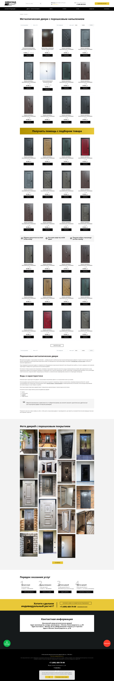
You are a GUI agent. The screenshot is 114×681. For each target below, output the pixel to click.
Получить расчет (102, 3)
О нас (77, 9)
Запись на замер (47, 592)
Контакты (106, 9)
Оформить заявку (76, 603)
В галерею (57, 562)
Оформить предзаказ (84, 592)
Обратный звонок (29, 592)
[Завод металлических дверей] (10, 3)
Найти (91, 25)
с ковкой (23, 394)
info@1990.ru (55, 4)
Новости (91, 9)
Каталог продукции (10, 9)
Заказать (28, 55)
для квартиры (74, 361)
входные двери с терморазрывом (54, 383)
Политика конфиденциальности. (57, 656)
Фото (51, 9)
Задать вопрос (65, 592)
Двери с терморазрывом (33, 9)
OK (49, 677)
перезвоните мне (82, 606)
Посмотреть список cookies (61, 677)
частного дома (81, 361)
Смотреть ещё (57, 345)
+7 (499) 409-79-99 (81, 4)
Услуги (64, 9)
